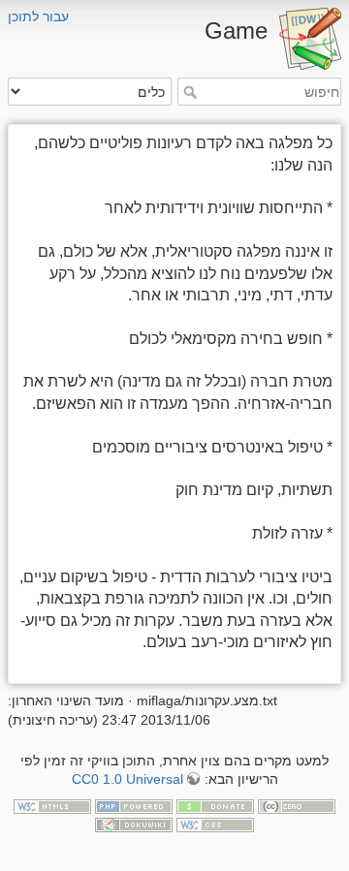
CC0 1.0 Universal (127, 779)
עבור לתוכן (38, 16)
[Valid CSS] (215, 823)
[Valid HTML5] (52, 805)
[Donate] (215, 805)
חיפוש (187, 92)
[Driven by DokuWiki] (134, 823)
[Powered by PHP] (134, 805)
